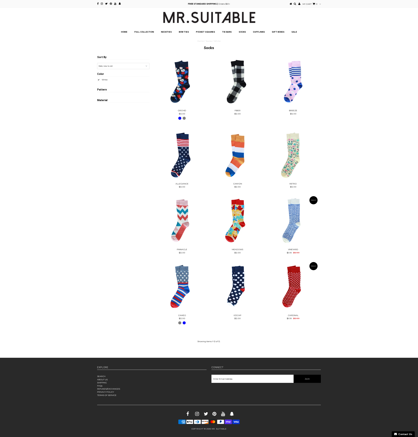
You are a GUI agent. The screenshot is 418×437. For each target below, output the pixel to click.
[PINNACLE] (182, 221)
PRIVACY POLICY (105, 392)
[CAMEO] (182, 286)
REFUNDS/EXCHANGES (108, 389)
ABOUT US (102, 379)
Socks (242, 32)
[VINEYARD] (293, 221)
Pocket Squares (205, 32)
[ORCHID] (182, 82)
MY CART (310, 4)
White (104, 79)
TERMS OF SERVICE (106, 395)
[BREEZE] (293, 82)
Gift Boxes (278, 32)
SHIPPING (102, 382)
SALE (294, 32)
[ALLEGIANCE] (182, 155)
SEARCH (101, 376)
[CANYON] (237, 155)
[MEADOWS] (237, 221)
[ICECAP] (237, 286)
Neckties (166, 32)
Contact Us (404, 434)
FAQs (99, 385)
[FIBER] (237, 82)
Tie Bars (227, 32)
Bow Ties (184, 32)
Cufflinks (259, 32)
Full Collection (144, 32)
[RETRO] (293, 155)
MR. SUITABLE (219, 429)
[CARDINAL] (293, 286)
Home (124, 32)
